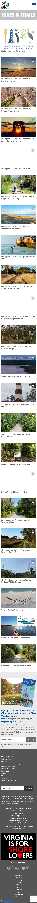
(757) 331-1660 (22, 820)
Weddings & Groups (8, 768)
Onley (18, 887)
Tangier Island (18, 894)
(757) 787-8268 (20, 823)
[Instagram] (14, 868)
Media (3, 776)
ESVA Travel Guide (7, 756)
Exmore (18, 882)
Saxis (18, 892)
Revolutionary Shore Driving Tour (12, 764)
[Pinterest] (18, 868)
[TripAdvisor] (27, 868)
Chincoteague (18, 880)
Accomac (18, 875)
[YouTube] (23, 868)
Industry (4, 773)
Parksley (19, 889)
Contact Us (5, 771)
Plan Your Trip (6, 759)
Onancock (18, 885)
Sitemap (4, 778)
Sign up (31, 739)
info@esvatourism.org (18, 718)
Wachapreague (18, 897)
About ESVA (5, 761)
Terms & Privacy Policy (9, 781)
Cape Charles (18, 877)
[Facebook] (9, 868)
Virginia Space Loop (8, 766)
